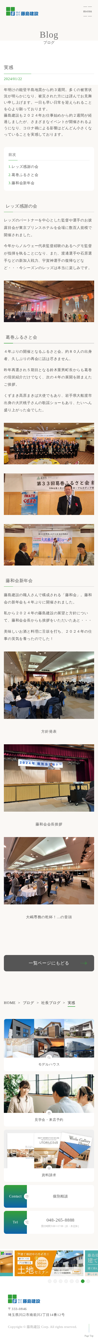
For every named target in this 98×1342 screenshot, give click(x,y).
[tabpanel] (49, 1263)
